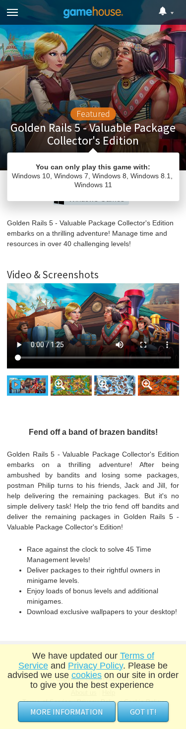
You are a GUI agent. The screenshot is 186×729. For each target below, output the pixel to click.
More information (66, 712)
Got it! (143, 712)
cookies (86, 675)
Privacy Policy (95, 666)
